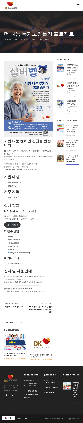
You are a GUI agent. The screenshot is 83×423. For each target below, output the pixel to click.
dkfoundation (29, 39)
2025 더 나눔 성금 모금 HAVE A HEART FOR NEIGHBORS (72, 143)
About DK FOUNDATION (50, 381)
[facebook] (6, 395)
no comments (45, 39)
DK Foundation (21, 359)
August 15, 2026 (9, 359)
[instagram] (12, 395)
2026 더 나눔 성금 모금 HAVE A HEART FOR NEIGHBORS (72, 128)
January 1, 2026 (12, 39)
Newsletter (50, 393)
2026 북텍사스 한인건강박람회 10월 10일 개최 (14, 354)
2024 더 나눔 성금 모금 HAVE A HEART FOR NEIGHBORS (72, 159)
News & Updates (52, 388)
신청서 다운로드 (12, 225)
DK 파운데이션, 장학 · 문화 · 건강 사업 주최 (41, 356)
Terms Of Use (21, 419)
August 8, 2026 (35, 360)
